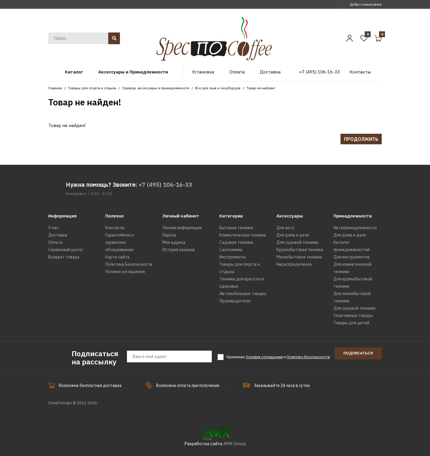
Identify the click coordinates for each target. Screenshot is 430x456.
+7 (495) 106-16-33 (165, 184)
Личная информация (182, 227)
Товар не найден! (260, 88)
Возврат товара (64, 257)
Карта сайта (117, 257)
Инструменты (232, 257)
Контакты (115, 227)
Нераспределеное (294, 264)
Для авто (285, 227)
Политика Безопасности (128, 264)
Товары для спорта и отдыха (92, 88)
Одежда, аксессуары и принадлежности (155, 88)
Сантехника (230, 249)
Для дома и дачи (292, 235)
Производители (234, 301)
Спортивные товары (353, 315)
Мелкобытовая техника (299, 257)
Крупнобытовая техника (300, 249)
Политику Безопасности (308, 356)
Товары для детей (351, 322)
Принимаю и (278, 356)
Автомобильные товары (242, 293)
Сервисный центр (65, 249)
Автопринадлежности (355, 227)
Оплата (55, 242)
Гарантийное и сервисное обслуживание (119, 242)
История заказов (178, 249)
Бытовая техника (236, 227)
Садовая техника (236, 242)
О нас (53, 227)
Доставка (57, 235)
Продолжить (361, 139)
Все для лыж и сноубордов (217, 88)
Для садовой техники (297, 242)
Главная (55, 88)
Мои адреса (173, 242)
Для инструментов (351, 257)
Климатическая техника (242, 235)
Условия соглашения (125, 271)
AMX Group (234, 443)
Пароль (169, 235)
